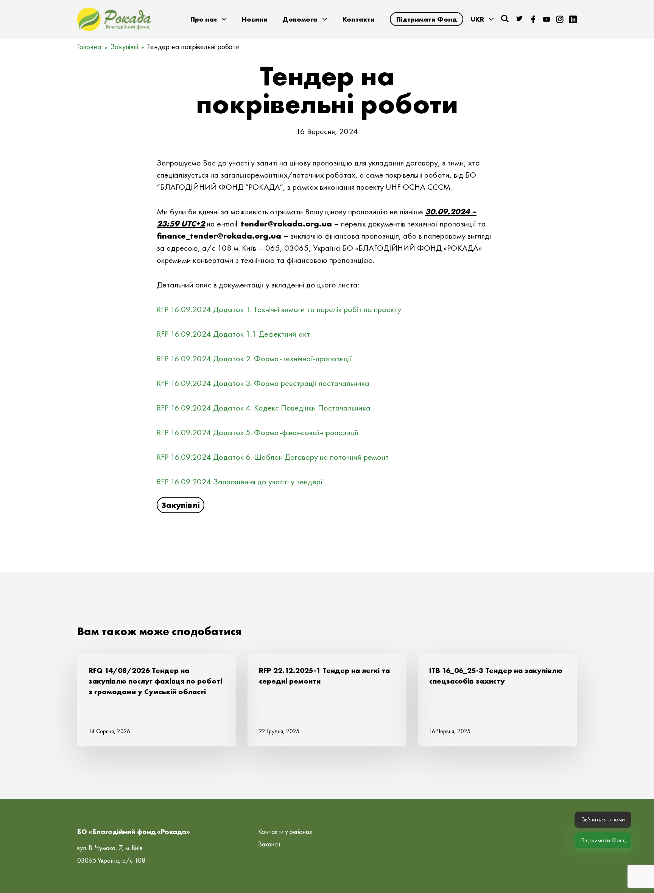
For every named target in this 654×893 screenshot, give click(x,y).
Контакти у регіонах (285, 831)
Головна (89, 47)
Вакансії (269, 844)
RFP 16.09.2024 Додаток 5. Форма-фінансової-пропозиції (257, 432)
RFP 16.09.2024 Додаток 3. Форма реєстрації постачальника (263, 383)
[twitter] (520, 19)
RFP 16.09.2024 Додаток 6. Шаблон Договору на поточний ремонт (273, 456)
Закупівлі (124, 47)
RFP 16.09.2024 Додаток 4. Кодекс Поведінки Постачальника (264, 407)
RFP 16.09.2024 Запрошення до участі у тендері (239, 481)
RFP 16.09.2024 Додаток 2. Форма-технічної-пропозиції (254, 358)
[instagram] (560, 19)
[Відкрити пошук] (505, 18)
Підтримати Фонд (426, 19)
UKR (477, 19)
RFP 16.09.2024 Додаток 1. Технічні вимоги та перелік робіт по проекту (279, 309)
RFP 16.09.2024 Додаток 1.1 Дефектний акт (233, 333)
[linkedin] (573, 19)
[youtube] (546, 19)
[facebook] (533, 19)
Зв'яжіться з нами (603, 819)
